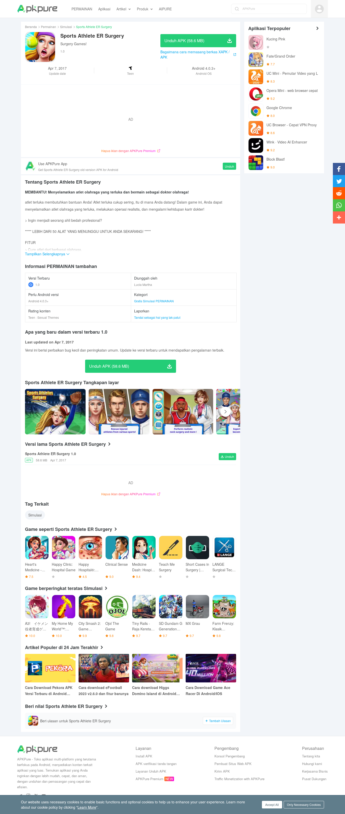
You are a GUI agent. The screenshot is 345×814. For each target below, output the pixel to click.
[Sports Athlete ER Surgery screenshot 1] (119, 411)
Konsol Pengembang (229, 756)
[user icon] (319, 9)
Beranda (31, 26)
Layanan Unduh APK (151, 771)
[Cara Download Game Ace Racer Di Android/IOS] (211, 668)
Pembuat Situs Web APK (233, 763)
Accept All (272, 804)
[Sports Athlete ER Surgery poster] (55, 411)
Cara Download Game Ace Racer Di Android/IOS (208, 690)
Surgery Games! (73, 43)
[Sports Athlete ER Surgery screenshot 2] (183, 411)
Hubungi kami (312, 763)
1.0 (37, 284)
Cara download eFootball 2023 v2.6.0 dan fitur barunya (104, 690)
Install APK (144, 756)
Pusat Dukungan (314, 778)
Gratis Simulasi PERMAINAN (154, 301)
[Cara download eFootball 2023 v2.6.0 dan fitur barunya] (104, 668)
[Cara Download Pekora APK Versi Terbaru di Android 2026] (50, 668)
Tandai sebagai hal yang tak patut (157, 317)
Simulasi (66, 26)
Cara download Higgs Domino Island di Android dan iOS (154, 691)
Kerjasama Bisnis (315, 771)
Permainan (48, 26)
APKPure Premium (149, 778)
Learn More (87, 807)
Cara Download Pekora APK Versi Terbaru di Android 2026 (48, 691)
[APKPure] (37, 9)
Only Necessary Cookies (304, 804)
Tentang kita (311, 756)
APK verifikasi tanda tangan (156, 763)
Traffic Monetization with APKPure (239, 778)
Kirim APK (222, 771)
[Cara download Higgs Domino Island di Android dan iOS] (157, 668)
